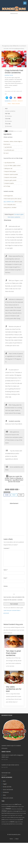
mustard (8, 817)
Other (4, 795)
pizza (13, 819)
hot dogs (24, 813)
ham (21, 813)
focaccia (24, 811)
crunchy (20, 101)
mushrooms (4, 817)
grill (13, 813)
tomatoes (17, 823)
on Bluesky (17, 478)
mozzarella (20, 815)
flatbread (20, 811)
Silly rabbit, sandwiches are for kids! (13, 689)
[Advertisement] (14, 29)
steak (14, 823)
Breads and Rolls (7, 786)
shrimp (19, 821)
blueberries (4, 806)
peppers (20, 817)
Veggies (5, 784)
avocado (3, 804)
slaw (22, 821)
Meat (4, 781)
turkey (20, 824)
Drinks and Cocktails (8, 798)
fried (9, 103)
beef (16, 804)
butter (22, 806)
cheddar (3, 808)
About (16, 838)
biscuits (19, 804)
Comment (7, 548)
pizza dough (17, 819)
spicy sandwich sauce (9, 201)
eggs (17, 811)
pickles (3, 819)
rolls (9, 821)
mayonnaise (12, 815)
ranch (6, 821)
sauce (12, 822)
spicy (7, 824)
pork (21, 819)
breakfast (12, 806)
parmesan (16, 817)
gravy (11, 813)
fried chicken (16, 103)
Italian (3, 815)
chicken (14, 101)
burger (19, 806)
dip (11, 811)
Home (11, 838)
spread (10, 824)
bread (8, 806)
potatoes (3, 821)
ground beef (17, 813)
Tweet (14, 495)
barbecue (11, 804)
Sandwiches (8, 101)
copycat (9, 811)
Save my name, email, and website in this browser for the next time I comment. (14, 598)
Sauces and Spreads (8, 789)
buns (16, 806)
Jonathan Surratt (9, 75)
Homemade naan (6, 772)
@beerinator (19, 480)
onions (12, 817)
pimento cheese (8, 819)
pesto (23, 817)
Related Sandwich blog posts (13, 624)
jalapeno (6, 815)
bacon (6, 804)
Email (5, 578)
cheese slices (13, 808)
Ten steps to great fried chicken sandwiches (13, 653)
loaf (9, 815)
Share (7, 495)
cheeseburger (19, 808)
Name (6, 570)
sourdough (4, 823)
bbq (14, 804)
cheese (8, 808)
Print (20, 495)
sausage (16, 821)
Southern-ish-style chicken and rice (10, 765)
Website (6, 586)
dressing (14, 811)
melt (16, 815)
